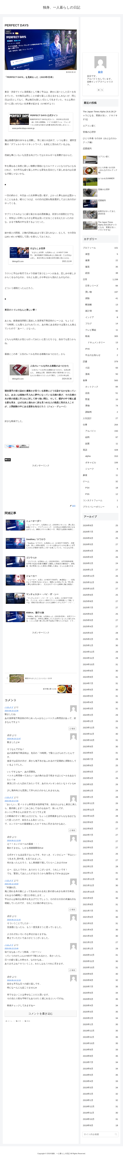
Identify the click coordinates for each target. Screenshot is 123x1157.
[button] (116, 1134)
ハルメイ (9, 707)
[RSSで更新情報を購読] (102, 89)
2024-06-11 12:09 (14, 840)
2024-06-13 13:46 (11, 948)
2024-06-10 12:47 (14, 739)
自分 (100, 72)
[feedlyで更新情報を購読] (98, 89)
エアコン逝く (89, 126)
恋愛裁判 (87, 148)
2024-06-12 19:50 (11, 884)
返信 (73, 729)
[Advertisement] (41, 484)
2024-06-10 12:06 (11, 711)
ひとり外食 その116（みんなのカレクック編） (100, 140)
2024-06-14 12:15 (14, 980)
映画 (8, 459)
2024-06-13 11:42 (14, 920)
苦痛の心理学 (89, 132)
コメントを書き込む (40, 1013)
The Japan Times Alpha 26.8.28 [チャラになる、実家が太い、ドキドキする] (100, 115)
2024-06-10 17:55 (11, 801)
